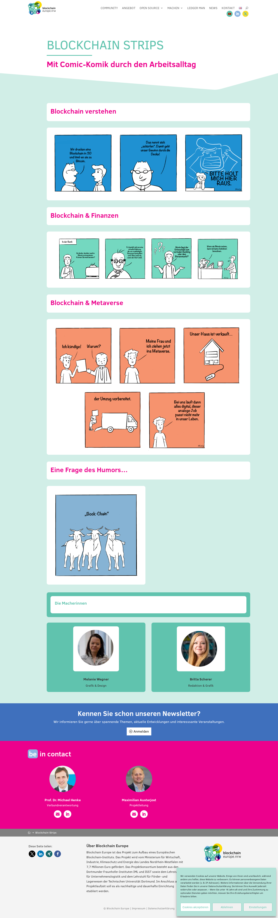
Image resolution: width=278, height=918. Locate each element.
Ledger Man (196, 8)
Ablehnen (227, 907)
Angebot (128, 8)
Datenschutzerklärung (219, 886)
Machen (173, 8)
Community (109, 8)
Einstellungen (258, 907)
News (213, 8)
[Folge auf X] (245, 14)
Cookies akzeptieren (195, 907)
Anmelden (141, 731)
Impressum (138, 908)
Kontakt (228, 8)
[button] (32, 854)
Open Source (149, 8)
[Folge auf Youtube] (229, 14)
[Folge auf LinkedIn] (237, 14)
